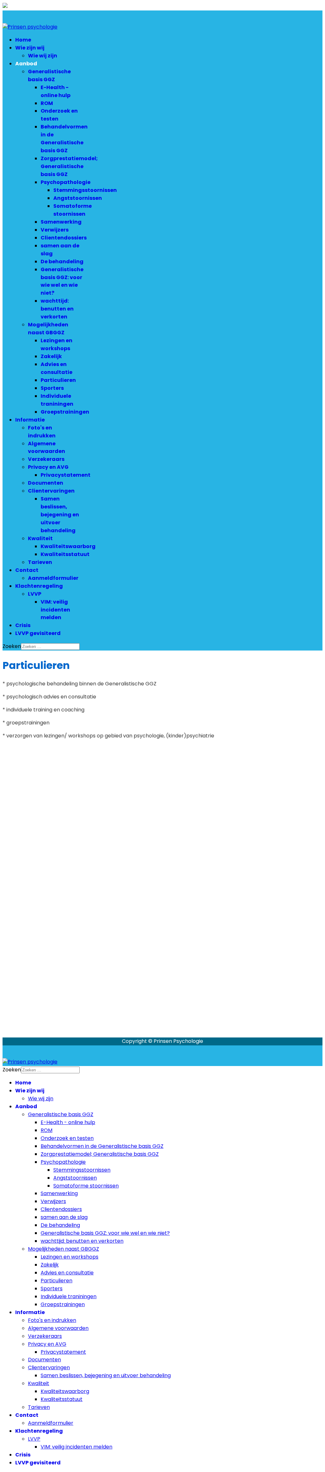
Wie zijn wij (29, 47)
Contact (26, 570)
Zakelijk (51, 356)
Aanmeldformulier (53, 578)
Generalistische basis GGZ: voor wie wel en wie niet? (62, 281)
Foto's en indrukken (42, 431)
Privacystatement (65, 475)
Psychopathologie (65, 182)
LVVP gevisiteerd (38, 633)
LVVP (34, 594)
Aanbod (26, 63)
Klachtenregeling (39, 586)
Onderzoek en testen (67, 1138)
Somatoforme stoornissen (72, 210)
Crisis (22, 625)
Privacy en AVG (48, 467)
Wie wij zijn (42, 55)
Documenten (45, 483)
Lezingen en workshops (56, 344)
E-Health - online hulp (55, 91)
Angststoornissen (77, 198)
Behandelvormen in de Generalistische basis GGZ (64, 138)
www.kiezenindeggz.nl (76, 925)
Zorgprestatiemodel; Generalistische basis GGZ (69, 166)
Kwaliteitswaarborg (68, 546)
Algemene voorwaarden (46, 447)
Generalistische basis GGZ (49, 75)
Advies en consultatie (56, 368)
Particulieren (58, 380)
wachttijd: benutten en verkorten (57, 308)
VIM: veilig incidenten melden (55, 609)
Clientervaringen (51, 490)
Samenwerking (61, 222)
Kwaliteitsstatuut (65, 554)
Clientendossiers (64, 237)
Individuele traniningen (57, 400)
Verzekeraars (46, 459)
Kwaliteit (40, 538)
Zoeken (12, 646)
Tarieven (40, 562)
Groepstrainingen (65, 411)
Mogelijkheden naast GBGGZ (48, 328)
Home (23, 39)
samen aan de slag (64, 1217)
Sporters (52, 388)
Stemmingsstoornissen (85, 190)
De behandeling (62, 261)
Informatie (30, 419)
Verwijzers (55, 229)
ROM (47, 103)
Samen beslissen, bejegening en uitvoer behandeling (60, 514)
